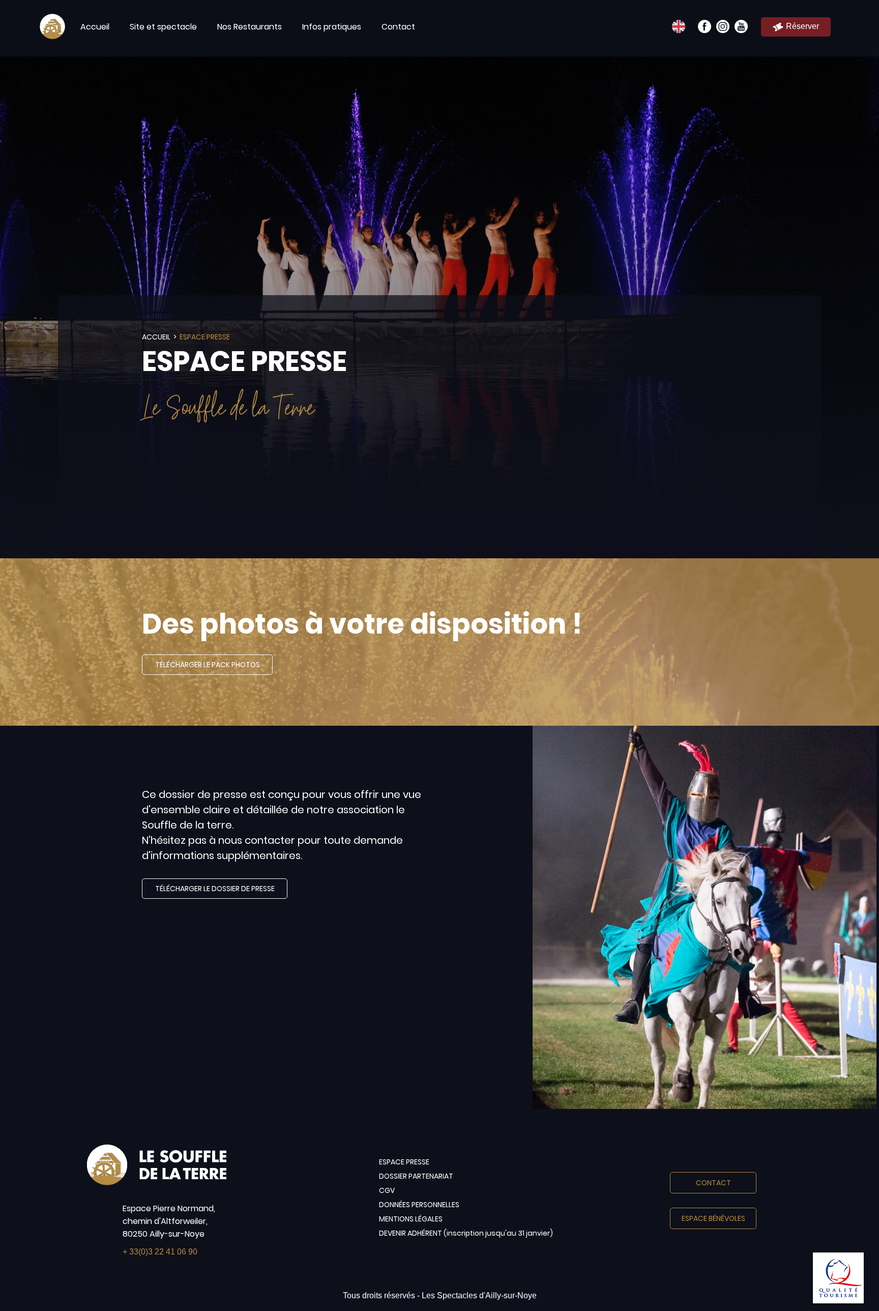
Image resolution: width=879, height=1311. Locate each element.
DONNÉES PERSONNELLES (419, 1205)
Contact (398, 27)
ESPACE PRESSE (404, 1162)
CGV (387, 1190)
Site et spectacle (163, 27)
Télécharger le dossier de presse (215, 889)
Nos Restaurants (249, 27)
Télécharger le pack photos (207, 665)
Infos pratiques (331, 27)
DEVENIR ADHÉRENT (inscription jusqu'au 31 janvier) (466, 1233)
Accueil (94, 27)
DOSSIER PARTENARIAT (416, 1176)
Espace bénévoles (713, 1218)
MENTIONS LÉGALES (411, 1219)
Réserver (802, 26)
